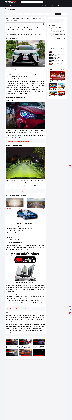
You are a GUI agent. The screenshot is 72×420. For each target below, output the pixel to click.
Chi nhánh (61, 5)
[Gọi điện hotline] (70, 313)
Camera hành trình (34, 5)
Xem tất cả (63, 48)
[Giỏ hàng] (70, 166)
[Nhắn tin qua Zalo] (70, 309)
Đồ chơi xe (48, 5)
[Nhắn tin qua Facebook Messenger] (70, 306)
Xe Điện (41, 5)
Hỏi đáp (64, 1)
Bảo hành (67, 5)
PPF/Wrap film (26, 5)
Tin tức (58, 1)
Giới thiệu (45, 1)
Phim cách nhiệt (18, 5)
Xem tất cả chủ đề (62, 18)
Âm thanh (55, 5)
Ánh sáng (9, 5)
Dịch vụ (52, 1)
